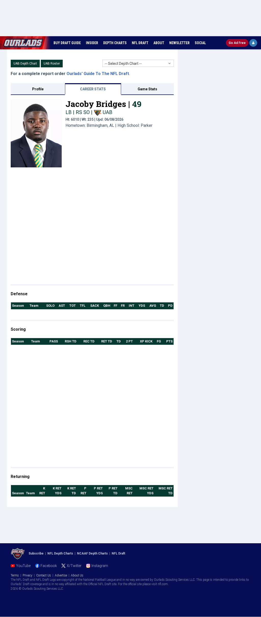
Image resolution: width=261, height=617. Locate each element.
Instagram (100, 566)
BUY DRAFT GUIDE (67, 43)
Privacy (27, 575)
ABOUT (158, 43)
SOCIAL (200, 43)
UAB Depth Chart (25, 63)
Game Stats (147, 89)
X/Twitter (74, 566)
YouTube (23, 566)
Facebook (49, 566)
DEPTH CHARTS (115, 43)
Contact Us (43, 575)
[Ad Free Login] (253, 43)
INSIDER (92, 43)
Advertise (61, 575)
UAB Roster (52, 63)
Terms (15, 575)
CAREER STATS (93, 89)
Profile (38, 89)
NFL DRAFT (140, 43)
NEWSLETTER (179, 43)
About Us (77, 575)
